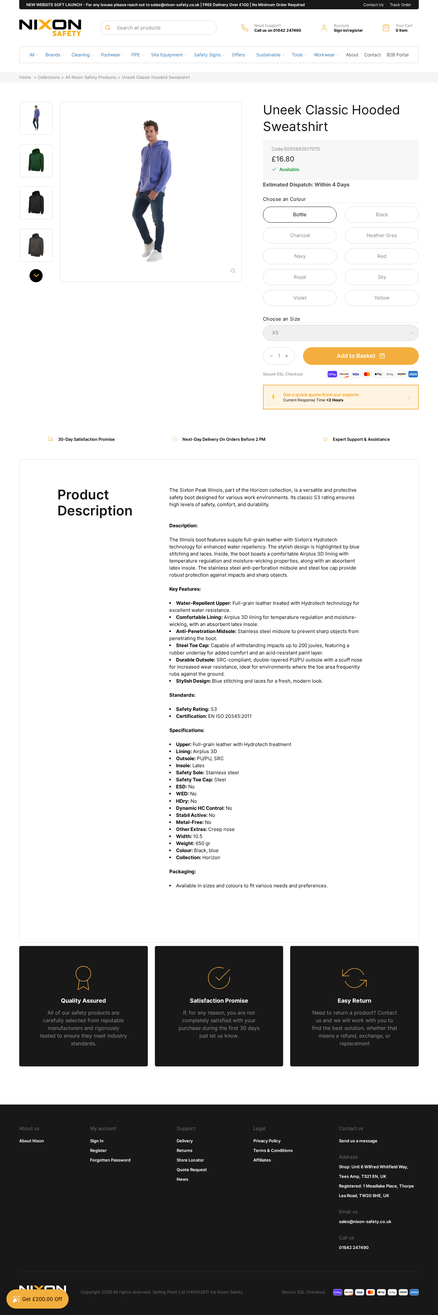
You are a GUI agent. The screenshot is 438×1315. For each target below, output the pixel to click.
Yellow (381, 298)
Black (382, 214)
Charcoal (300, 235)
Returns (184, 1150)
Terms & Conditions (273, 1150)
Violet (300, 298)
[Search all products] (108, 28)
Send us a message (358, 1140)
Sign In (97, 1140)
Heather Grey (381, 235)
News (182, 1179)
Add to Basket (356, 355)
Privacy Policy (267, 1140)
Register (98, 1150)
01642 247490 (354, 1247)
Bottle (300, 214)
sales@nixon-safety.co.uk (365, 1221)
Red (381, 256)
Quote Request (192, 1169)
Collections (49, 77)
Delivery (185, 1140)
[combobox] (159, 28)
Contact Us (373, 4)
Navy (300, 256)
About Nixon (31, 1140)
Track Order (400, 4)
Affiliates (262, 1160)
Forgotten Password (110, 1160)
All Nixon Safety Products (90, 77)
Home (25, 77)
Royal (300, 277)
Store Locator (190, 1160)
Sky (382, 277)
